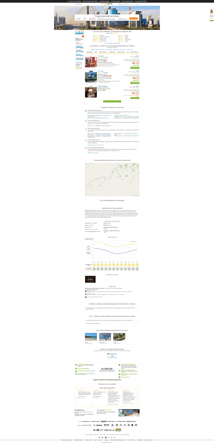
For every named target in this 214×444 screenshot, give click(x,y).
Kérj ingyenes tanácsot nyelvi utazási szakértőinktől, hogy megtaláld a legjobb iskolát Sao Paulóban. (112, 350)
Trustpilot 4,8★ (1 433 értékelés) (75, 1)
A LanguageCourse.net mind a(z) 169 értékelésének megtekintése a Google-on (106, 412)
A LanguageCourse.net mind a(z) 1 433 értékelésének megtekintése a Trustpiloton (84, 415)
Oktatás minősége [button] (109, 49)
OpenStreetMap (137, 195)
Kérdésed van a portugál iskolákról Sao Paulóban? (112, 349)
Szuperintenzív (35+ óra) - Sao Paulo (121, 115)
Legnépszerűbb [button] (102, 49)
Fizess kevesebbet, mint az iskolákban (90, 1)
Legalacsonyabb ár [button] (130, 49)
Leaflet (133, 195)
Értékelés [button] (96, 49)
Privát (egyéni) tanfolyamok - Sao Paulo (95, 145)
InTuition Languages (132, 117)
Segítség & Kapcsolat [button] (78, 4)
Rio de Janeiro (101, 342)
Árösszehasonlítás (133, 18)
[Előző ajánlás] (76, 397)
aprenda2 (134, 116)
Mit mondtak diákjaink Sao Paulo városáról (112, 43)
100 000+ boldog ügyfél (105, 1)
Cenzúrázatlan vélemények (128, 1)
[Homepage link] (75, 6)
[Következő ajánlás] (138, 397)
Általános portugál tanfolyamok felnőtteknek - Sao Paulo (98, 117)
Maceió (86, 342)
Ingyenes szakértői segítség (141, 1)
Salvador (114, 342)
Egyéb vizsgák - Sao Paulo (92, 152)
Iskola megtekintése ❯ (135, 67)
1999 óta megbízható (116, 1)
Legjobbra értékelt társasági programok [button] (119, 49)
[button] (134, 4)
